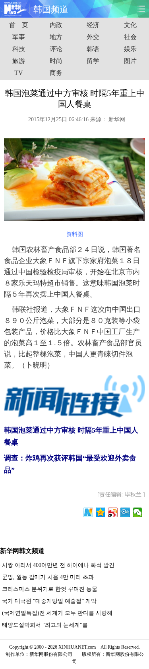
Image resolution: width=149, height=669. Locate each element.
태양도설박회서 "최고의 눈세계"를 (45, 625)
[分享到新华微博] (88, 512)
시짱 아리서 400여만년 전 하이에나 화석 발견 (58, 565)
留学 (93, 60)
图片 (130, 60)
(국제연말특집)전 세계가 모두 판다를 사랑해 (57, 613)
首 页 (18, 25)
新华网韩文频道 (22, 550)
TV (18, 72)
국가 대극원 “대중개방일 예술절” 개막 (49, 601)
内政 (56, 25)
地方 (56, 36)
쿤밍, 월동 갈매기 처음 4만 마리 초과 (48, 577)
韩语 (93, 48)
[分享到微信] (138, 512)
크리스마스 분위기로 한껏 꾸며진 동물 (49, 589)
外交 (93, 36)
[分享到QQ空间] (101, 512)
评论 (56, 48)
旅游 (18, 60)
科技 (18, 48)
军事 (18, 36)
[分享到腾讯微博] (125, 512)
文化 (130, 25)
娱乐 (130, 48)
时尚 (56, 60)
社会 (130, 36)
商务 (56, 72)
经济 (93, 25)
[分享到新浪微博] (113, 512)
